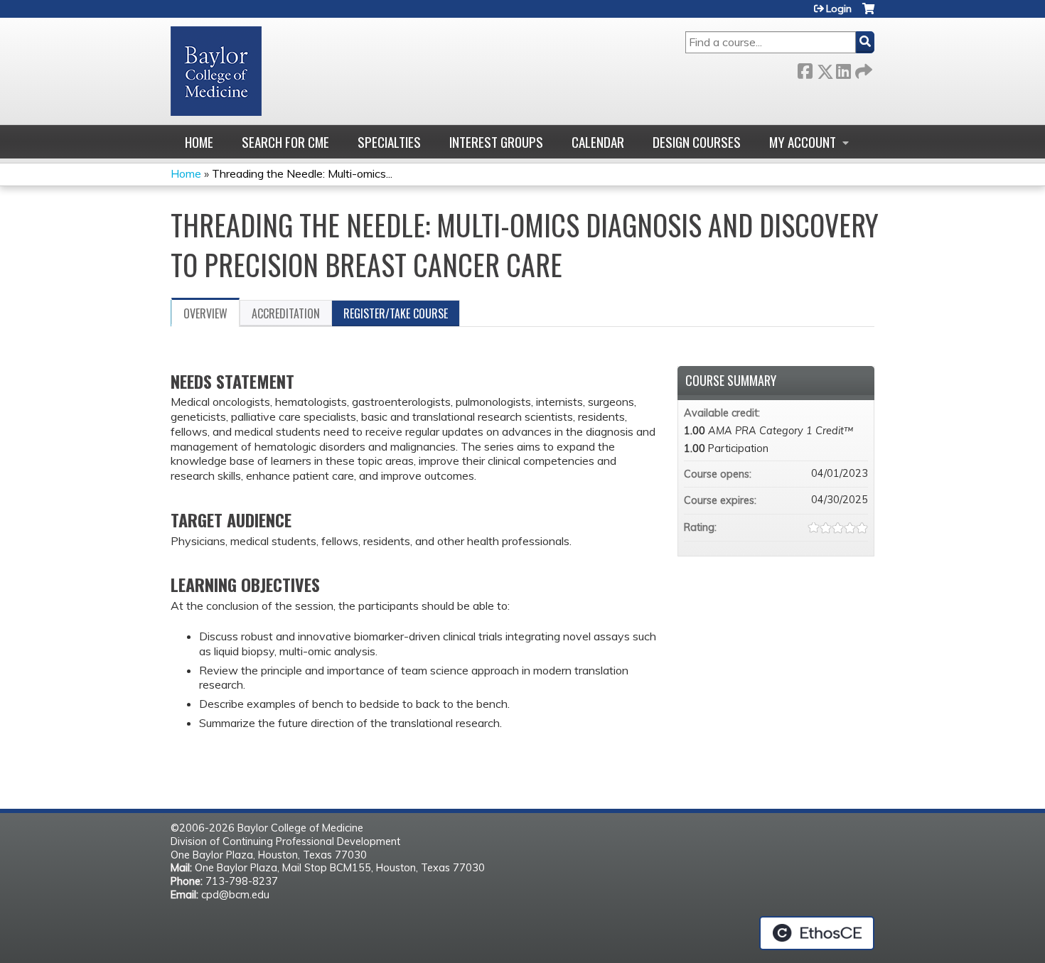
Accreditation (286, 313)
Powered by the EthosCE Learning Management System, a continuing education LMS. (816, 933)
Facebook (805, 68)
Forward (862, 68)
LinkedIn (843, 68)
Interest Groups (496, 141)
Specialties (389, 141)
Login (839, 9)
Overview (205, 313)
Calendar (598, 141)
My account (802, 141)
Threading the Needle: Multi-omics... (302, 173)
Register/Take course (395, 313)
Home (199, 141)
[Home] (216, 71)
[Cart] (868, 14)
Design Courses (697, 141)
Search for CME (285, 141)
